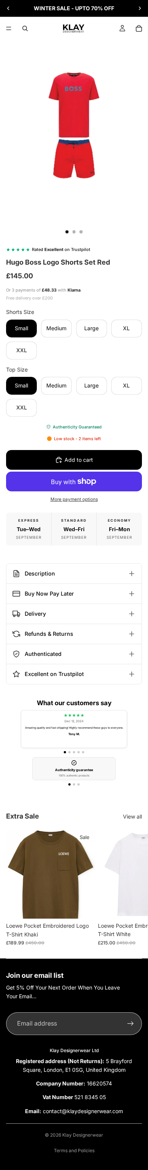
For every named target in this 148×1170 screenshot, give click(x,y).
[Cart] (139, 28)
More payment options (74, 499)
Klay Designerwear (82, 1135)
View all (132, 816)
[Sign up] (131, 1024)
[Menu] (8, 28)
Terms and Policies (74, 1150)
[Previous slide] (8, 8)
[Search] (25, 28)
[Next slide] (139, 8)
